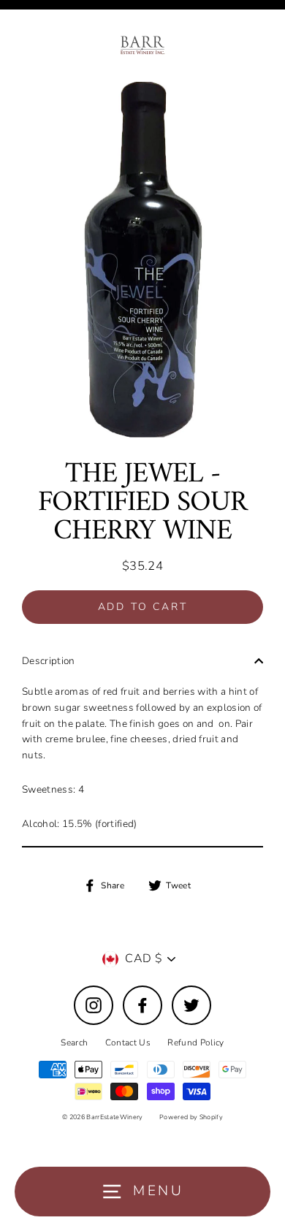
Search (74, 1042)
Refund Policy (195, 1042)
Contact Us (128, 1042)
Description (48, 661)
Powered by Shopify (191, 1117)
